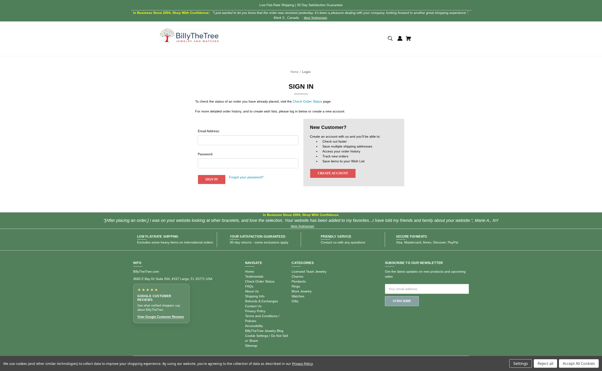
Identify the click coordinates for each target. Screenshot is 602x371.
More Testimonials (315, 18)
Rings (296, 286)
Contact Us (253, 306)
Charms (297, 276)
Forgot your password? (246, 177)
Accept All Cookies (579, 363)
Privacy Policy (255, 311)
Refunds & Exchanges (261, 301)
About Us (252, 291)
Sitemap (251, 345)
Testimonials (254, 276)
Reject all (545, 363)
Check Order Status (307, 101)
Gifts (295, 301)
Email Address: (209, 131)
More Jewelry (302, 291)
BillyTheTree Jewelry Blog (264, 331)
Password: (205, 154)
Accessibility (254, 326)
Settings (520, 363)
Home (249, 271)
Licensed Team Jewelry (309, 271)
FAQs (249, 286)
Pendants (299, 281)
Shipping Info (255, 296)
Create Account (333, 173)
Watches (298, 296)
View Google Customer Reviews (160, 317)
